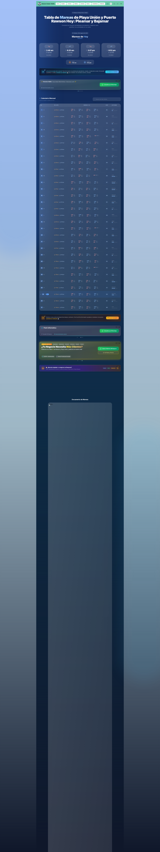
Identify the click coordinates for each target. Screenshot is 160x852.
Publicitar (102, 3)
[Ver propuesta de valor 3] (80, 360)
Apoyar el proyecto (113, 317)
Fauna (88, 3)
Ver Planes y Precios (109, 352)
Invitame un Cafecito (112, 71)
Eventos (82, 3)
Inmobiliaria (95, 3)
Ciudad (62, 3)
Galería (76, 3)
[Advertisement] (76, 384)
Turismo (69, 3)
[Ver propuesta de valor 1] (78, 360)
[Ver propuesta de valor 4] (81, 360)
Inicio (58, 3)
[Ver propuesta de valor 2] (79, 360)
